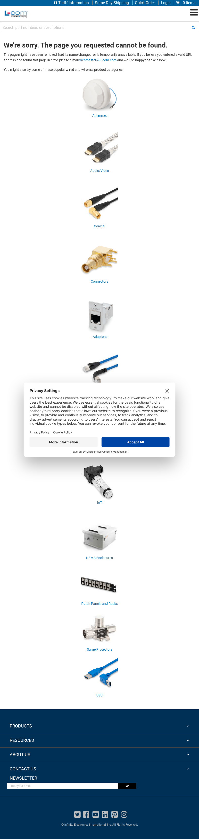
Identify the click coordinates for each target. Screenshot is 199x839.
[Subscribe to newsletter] (127, 786)
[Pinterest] (114, 814)
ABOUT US (20, 754)
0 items (188, 2)
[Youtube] (95, 814)
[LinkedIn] (105, 814)
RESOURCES (22, 740)
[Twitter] (77, 814)
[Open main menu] (194, 12)
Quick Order (145, 2)
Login (166, 2)
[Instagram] (124, 814)
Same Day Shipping (112, 2)
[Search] (193, 27)
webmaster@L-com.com (97, 60)
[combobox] (99, 27)
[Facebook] (86, 814)
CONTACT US (23, 768)
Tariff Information (73, 2)
